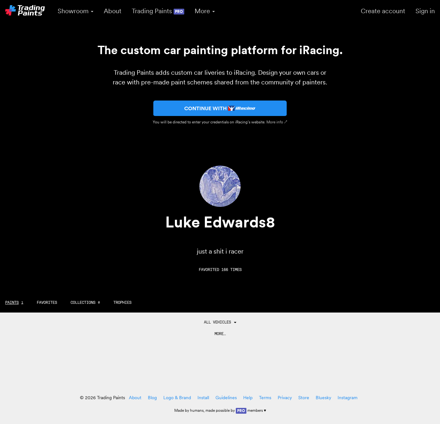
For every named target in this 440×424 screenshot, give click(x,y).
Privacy (285, 397)
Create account (383, 11)
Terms (265, 397)
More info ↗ (276, 122)
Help (248, 397)
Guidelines (226, 397)
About (112, 11)
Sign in (425, 11)
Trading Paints (157, 11)
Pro (241, 410)
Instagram (348, 397)
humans (197, 410)
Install (203, 397)
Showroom (74, 11)
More (203, 11)
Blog (152, 397)
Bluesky (323, 397)
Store (303, 397)
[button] (220, 322)
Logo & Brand (177, 397)
